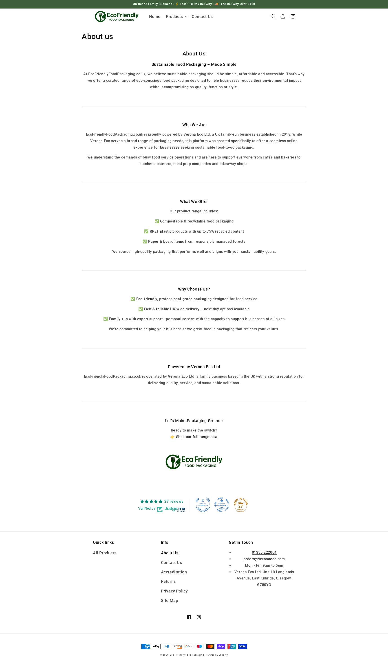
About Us (170, 552)
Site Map (169, 600)
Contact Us (171, 562)
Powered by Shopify (216, 655)
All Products (104, 552)
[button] (176, 16)
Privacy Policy (174, 591)
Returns (168, 581)
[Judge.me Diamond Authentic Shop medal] (203, 505)
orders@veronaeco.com (264, 559)
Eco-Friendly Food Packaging (187, 655)
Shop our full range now (197, 437)
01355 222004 (264, 552)
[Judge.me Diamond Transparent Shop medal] (221, 505)
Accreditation (174, 572)
